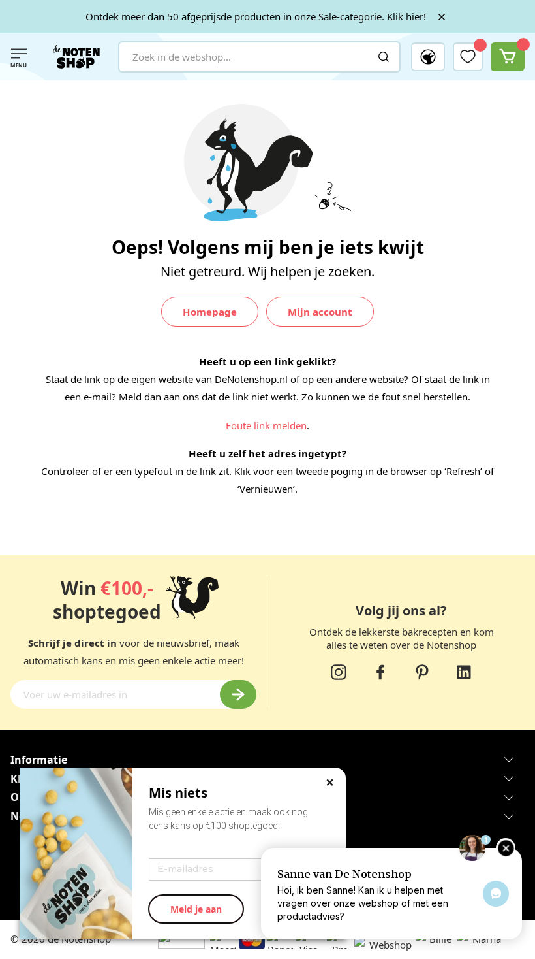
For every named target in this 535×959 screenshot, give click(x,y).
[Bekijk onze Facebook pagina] (380, 672)
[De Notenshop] (76, 57)
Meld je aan (196, 909)
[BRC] (325, 945)
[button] (428, 56)
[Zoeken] (383, 56)
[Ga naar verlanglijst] (468, 56)
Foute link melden (266, 425)
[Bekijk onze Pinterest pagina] (422, 672)
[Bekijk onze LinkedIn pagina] (464, 672)
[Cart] (508, 56)
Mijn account (320, 311)
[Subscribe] (238, 694)
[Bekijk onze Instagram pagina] (338, 672)
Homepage (210, 311)
